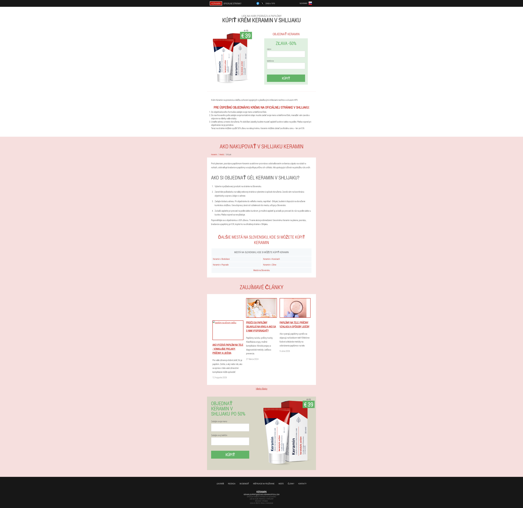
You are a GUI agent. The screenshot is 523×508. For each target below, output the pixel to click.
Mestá (281, 483)
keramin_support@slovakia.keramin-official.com (261, 494)
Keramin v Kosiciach (271, 258)
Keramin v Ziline (269, 264)
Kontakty (302, 483)
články (291, 483)
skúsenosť (244, 483)
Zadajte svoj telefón (219, 435)
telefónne (270, 61)
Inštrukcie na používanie (263, 483)
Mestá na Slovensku (261, 270)
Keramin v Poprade (221, 264)
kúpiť (286, 78)
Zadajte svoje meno (219, 421)
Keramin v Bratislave (221, 258)
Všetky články (261, 388)
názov (269, 49)
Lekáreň (220, 483)
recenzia (231, 483)
